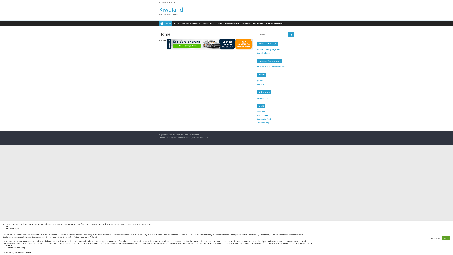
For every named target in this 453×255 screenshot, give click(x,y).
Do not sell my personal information (17, 252)
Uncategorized (262, 98)
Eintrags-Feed (262, 115)
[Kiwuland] (162, 23)
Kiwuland (171, 9)
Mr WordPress (262, 67)
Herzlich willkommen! (265, 53)
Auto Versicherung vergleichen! (269, 49)
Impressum (207, 23)
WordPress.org (262, 123)
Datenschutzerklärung (228, 23)
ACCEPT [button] (446, 238)
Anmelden (261, 112)
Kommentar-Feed (264, 119)
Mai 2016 (260, 84)
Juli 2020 (260, 80)
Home (168, 23)
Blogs (176, 23)
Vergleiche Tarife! (190, 23)
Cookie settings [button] (434, 238)
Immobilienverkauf (274, 23)
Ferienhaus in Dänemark (252, 23)
